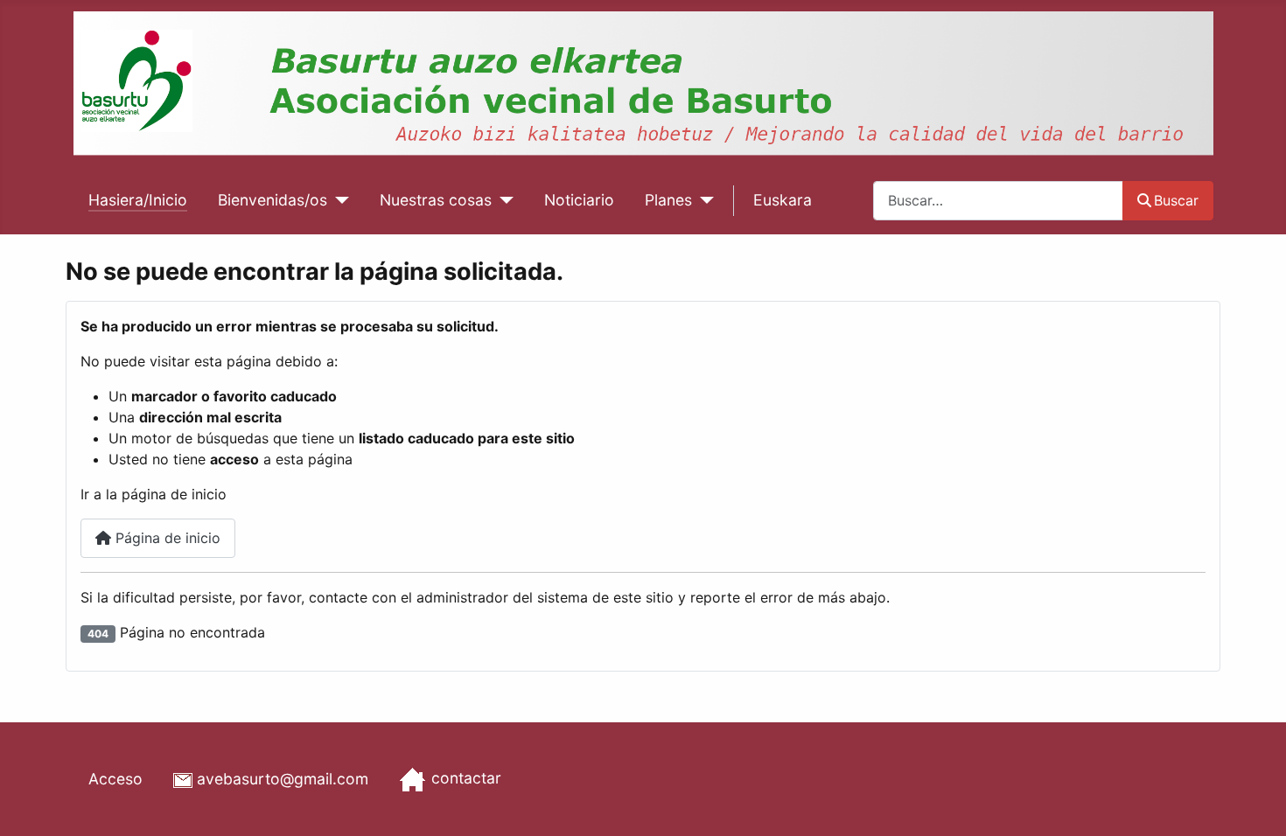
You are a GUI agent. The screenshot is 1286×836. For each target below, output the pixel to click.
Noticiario (579, 200)
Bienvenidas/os (272, 200)
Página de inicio (165, 538)
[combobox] (998, 200)
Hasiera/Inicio (137, 200)
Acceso (115, 779)
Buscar (1176, 200)
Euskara (782, 200)
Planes (668, 200)
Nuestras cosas (436, 200)
